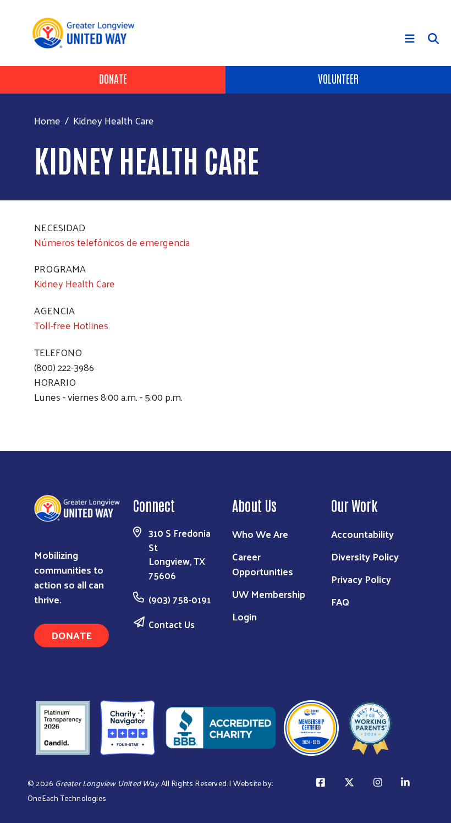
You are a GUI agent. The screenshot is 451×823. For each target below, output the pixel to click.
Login (244, 616)
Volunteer (338, 78)
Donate (113, 78)
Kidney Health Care (74, 283)
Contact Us (171, 624)
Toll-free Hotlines (71, 325)
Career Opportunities (262, 564)
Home (47, 120)
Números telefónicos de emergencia (112, 242)
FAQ (340, 601)
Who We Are (260, 533)
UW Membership (268, 593)
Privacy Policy (361, 578)
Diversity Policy (365, 556)
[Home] (87, 33)
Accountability (362, 533)
